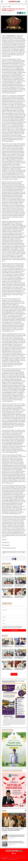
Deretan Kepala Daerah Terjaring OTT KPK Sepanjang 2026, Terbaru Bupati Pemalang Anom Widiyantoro (16, 835)
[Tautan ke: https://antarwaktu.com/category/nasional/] (25, 810)
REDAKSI (18, 857)
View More (14, 674)
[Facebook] (13, 559)
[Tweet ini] (20, 13)
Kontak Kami (3, 859)
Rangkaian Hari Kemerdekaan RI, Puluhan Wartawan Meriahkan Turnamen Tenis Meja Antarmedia (7, 574)
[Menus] (2, 1)
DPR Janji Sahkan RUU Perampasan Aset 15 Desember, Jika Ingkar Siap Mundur (13, 829)
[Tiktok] (15, 559)
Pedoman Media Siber (12, 859)
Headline (3, 13)
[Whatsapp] (25, 13)
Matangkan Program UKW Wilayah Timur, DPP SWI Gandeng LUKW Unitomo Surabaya (7, 585)
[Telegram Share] (22, 13)
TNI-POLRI (7, 13)
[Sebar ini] (18, 13)
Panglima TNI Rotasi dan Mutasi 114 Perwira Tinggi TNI (14, 552)
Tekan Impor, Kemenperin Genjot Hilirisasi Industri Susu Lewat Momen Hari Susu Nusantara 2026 (16, 842)
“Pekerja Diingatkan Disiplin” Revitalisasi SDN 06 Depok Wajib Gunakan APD (7, 597)
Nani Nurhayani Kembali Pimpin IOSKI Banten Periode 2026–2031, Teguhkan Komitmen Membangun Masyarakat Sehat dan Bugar (20, 585)
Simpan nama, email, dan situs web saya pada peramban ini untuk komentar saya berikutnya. (12, 627)
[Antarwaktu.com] (14, 1)
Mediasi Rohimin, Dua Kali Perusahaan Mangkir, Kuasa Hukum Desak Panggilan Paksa (20, 597)
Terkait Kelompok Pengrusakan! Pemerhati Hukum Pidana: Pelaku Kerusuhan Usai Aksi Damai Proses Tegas (20, 574)
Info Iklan (23, 857)
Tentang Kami (12, 857)
